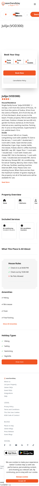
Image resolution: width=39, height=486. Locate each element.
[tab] (19, 80)
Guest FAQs (8, 390)
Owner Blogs (8, 429)
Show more (19, 362)
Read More (5, 182)
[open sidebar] (34, 4)
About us (7, 382)
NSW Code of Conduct (11, 415)
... (27, 14)
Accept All (22, 481)
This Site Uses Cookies (12, 412)
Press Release (9, 431)
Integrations (8, 393)
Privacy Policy (8, 407)
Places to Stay (9, 426)
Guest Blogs (8, 434)
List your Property (10, 384)
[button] (18, 14)
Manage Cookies (22, 477)
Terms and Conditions (11, 409)
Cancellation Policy (19, 81)
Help (5, 396)
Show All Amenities (10, 324)
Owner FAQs (8, 387)
